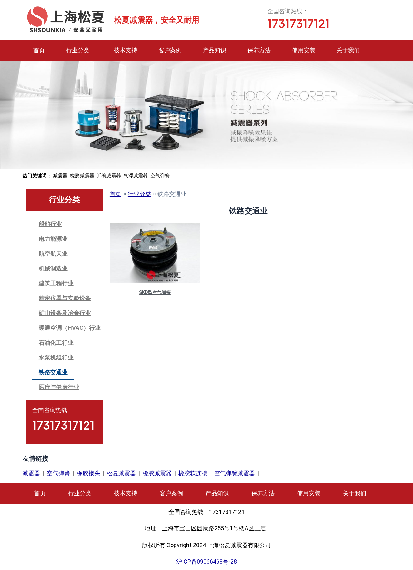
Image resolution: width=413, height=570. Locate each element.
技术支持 (125, 50)
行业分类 (77, 50)
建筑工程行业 (56, 283)
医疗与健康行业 (59, 387)
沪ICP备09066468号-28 (206, 561)
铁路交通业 (53, 372)
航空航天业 (53, 253)
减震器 (31, 473)
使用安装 (303, 50)
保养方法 (259, 50)
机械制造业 (53, 268)
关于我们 (348, 50)
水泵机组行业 (56, 357)
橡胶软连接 (192, 473)
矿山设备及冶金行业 (65, 313)
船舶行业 (50, 224)
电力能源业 (53, 238)
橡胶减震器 (157, 473)
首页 (39, 50)
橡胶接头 (88, 473)
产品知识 (214, 50)
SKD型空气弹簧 (155, 292)
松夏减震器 (121, 473)
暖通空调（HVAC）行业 (70, 327)
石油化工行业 (56, 342)
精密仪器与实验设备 (65, 298)
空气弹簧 (58, 473)
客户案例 (170, 50)
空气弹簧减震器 (234, 473)
